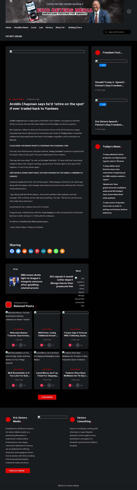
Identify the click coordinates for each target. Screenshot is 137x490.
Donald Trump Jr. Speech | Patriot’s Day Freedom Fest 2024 (110, 85)
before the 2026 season (32, 221)
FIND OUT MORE (17, 471)
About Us (60, 27)
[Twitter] (18, 251)
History (49, 27)
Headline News (21, 27)
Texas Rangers (48, 212)
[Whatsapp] (56, 251)
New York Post (50, 160)
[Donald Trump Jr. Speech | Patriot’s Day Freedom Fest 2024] (111, 69)
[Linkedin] (30, 251)
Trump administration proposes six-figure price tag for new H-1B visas (114, 157)
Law (41, 27)
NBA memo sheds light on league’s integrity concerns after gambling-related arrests (31, 281)
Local (33, 27)
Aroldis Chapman (17, 121)
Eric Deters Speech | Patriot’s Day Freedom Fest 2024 (108, 124)
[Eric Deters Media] (65, 11)
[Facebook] (12, 251)
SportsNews (18, 99)
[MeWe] (43, 251)
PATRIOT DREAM (14, 36)
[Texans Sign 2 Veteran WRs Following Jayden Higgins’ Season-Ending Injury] (75, 318)
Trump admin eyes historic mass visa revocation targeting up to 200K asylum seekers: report (114, 173)
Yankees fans (66, 133)
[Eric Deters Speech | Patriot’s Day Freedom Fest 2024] (111, 108)
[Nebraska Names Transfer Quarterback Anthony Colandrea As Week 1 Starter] (19, 318)
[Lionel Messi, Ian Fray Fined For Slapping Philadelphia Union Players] (47, 358)
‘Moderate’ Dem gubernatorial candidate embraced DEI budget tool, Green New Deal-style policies (114, 191)
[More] (62, 251)
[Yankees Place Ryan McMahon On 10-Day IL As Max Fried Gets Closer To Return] (75, 358)
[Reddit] (24, 251)
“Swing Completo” (56, 151)
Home (8, 27)
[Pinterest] (37, 251)
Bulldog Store (75, 27)
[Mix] (49, 251)
